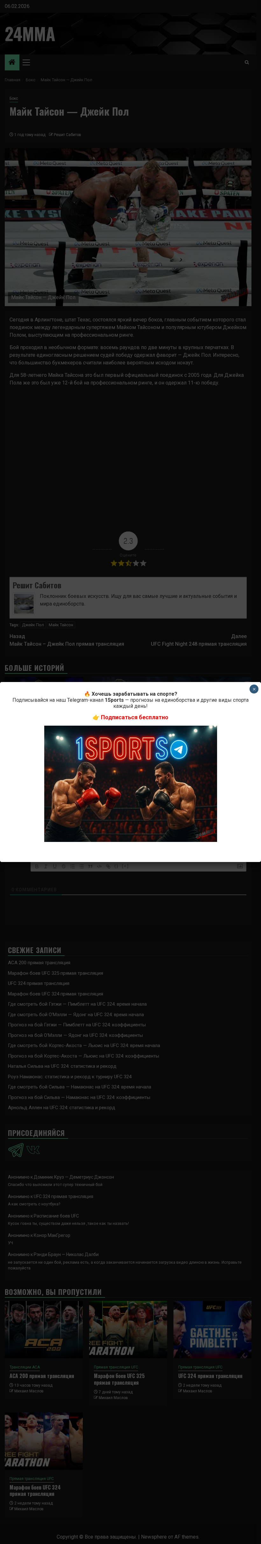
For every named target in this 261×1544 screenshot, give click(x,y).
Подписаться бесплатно (134, 717)
